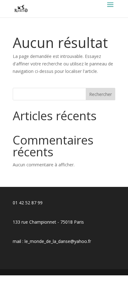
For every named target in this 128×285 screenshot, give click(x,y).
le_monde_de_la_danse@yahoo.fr (58, 241)
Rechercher (100, 94)
